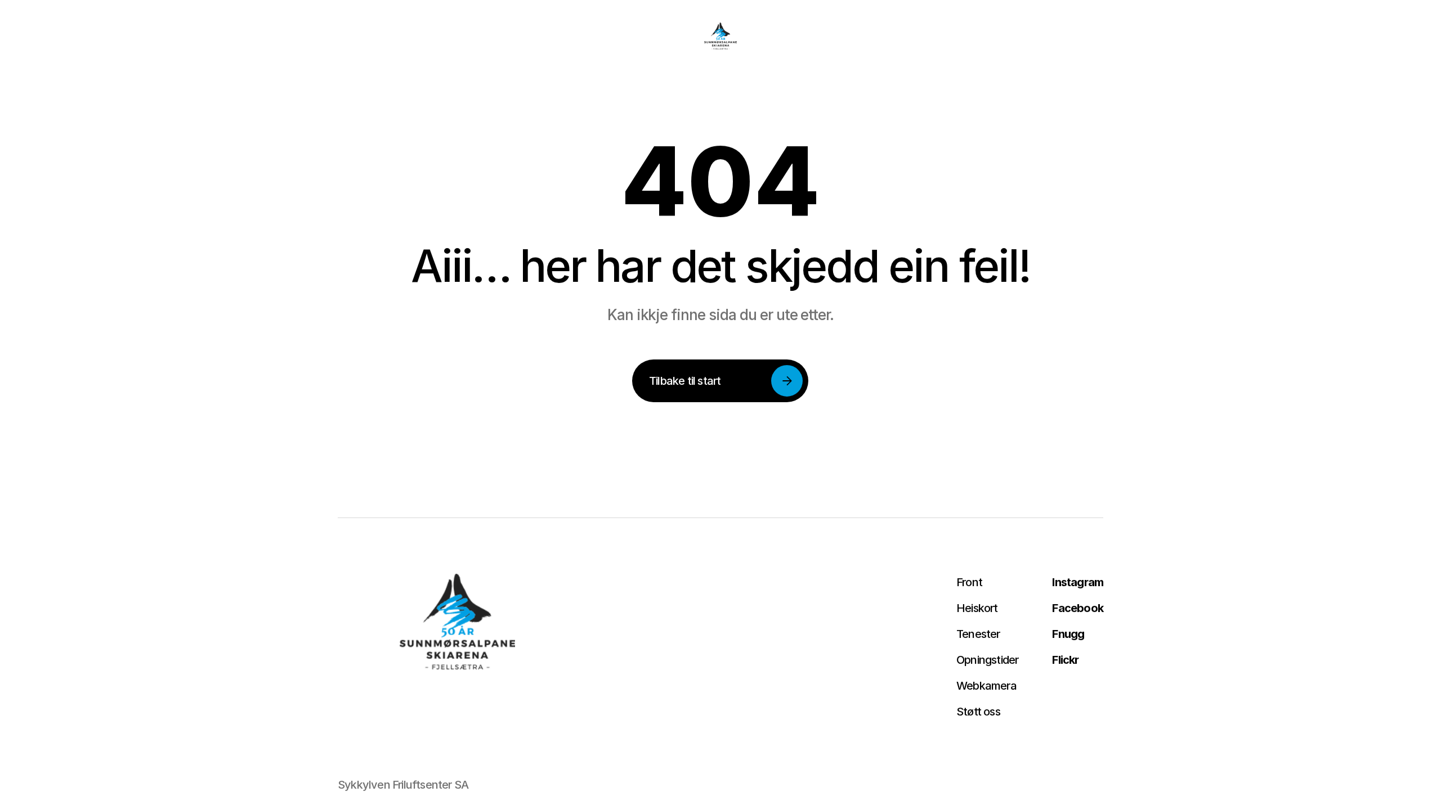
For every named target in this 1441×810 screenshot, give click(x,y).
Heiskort (977, 608)
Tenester (978, 634)
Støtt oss (978, 711)
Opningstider (987, 660)
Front (969, 582)
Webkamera (986, 685)
